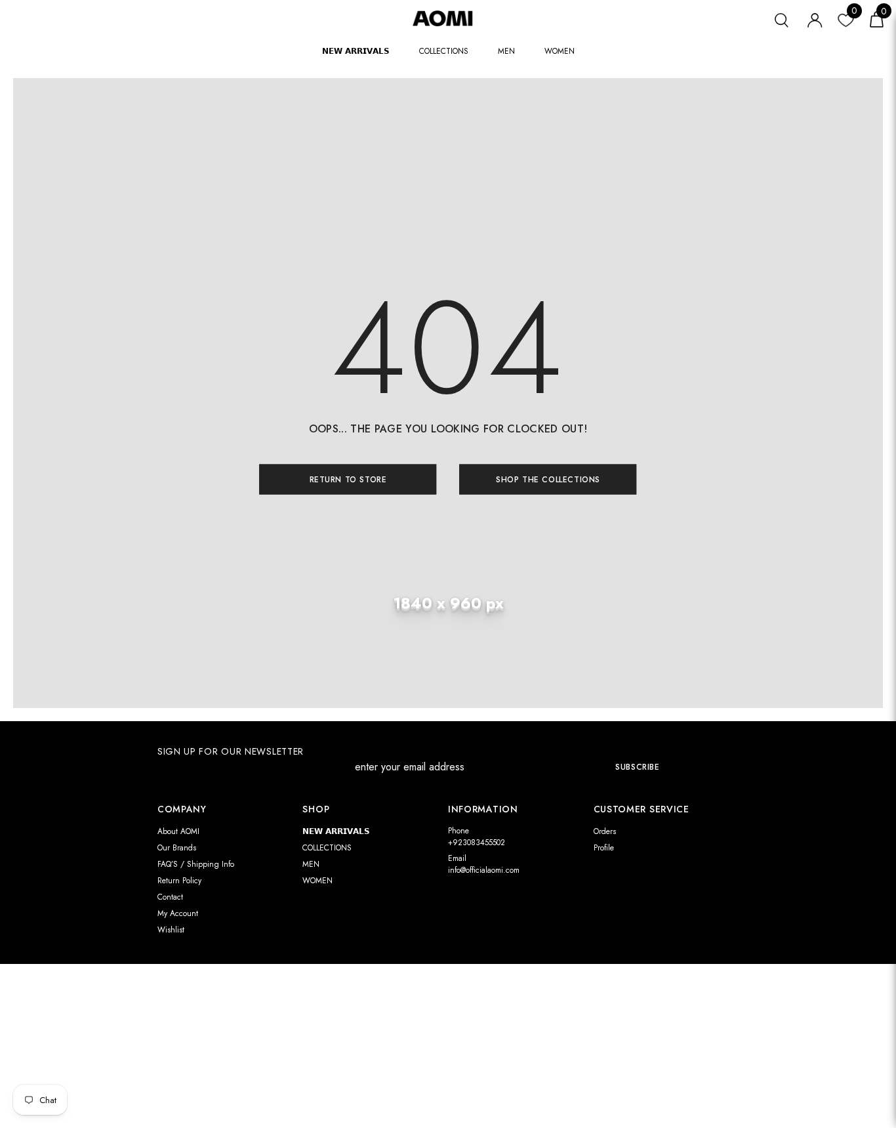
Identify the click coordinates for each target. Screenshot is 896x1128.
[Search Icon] (781, 18)
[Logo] (448, 18)
